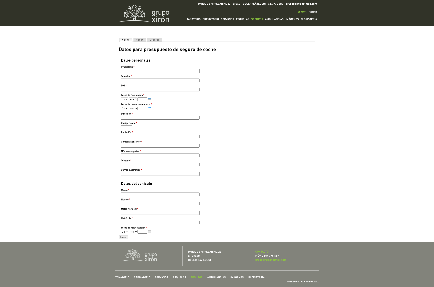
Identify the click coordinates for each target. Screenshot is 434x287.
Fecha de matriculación (134, 227)
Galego (313, 11)
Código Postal (129, 123)
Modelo (125, 199)
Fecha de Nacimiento (132, 95)
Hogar (139, 40)
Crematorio (211, 19)
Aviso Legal (312, 281)
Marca (125, 190)
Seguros (257, 19)
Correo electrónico (131, 170)
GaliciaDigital (295, 281)
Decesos (155, 40)
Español (302, 11)
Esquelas (242, 19)
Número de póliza (131, 151)
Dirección (127, 113)
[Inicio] (146, 13)
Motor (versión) (129, 209)
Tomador (126, 76)
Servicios (227, 19)
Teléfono (126, 160)
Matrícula (127, 218)
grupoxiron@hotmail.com (301, 3)
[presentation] (149, 99)
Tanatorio (194, 19)
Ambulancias (274, 19)
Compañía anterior (131, 141)
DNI (124, 85)
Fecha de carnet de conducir (136, 104)
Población (127, 132)
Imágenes (292, 19)
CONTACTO (262, 251)
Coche (126, 40)
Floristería (309, 19)
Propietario (128, 67)
